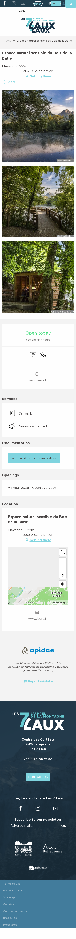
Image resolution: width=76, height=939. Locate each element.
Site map (9, 897)
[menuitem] (38, 24)
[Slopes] (60, 4)
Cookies (8, 904)
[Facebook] (4, 3)
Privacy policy (12, 890)
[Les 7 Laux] (38, 729)
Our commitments (15, 911)
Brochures (10, 917)
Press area (10, 924)
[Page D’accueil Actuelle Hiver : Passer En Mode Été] (38, 3)
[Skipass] (70, 4)
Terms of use (11, 883)
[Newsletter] (23, 3)
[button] (38, 126)
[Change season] (39, 3)
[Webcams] (49, 4)
